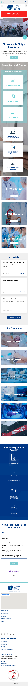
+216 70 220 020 (16, 15)
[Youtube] (13, 634)
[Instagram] (4, 634)
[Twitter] (10, 634)
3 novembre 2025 (8, 310)
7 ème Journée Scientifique (10, 280)
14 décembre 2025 (8, 292)
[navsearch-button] (25, 2)
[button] (2, 6)
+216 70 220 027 (16, 13)
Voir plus (22, 273)
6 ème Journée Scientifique (10, 299)
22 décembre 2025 (8, 273)
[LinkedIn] (7, 634)
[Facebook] (1, 634)
